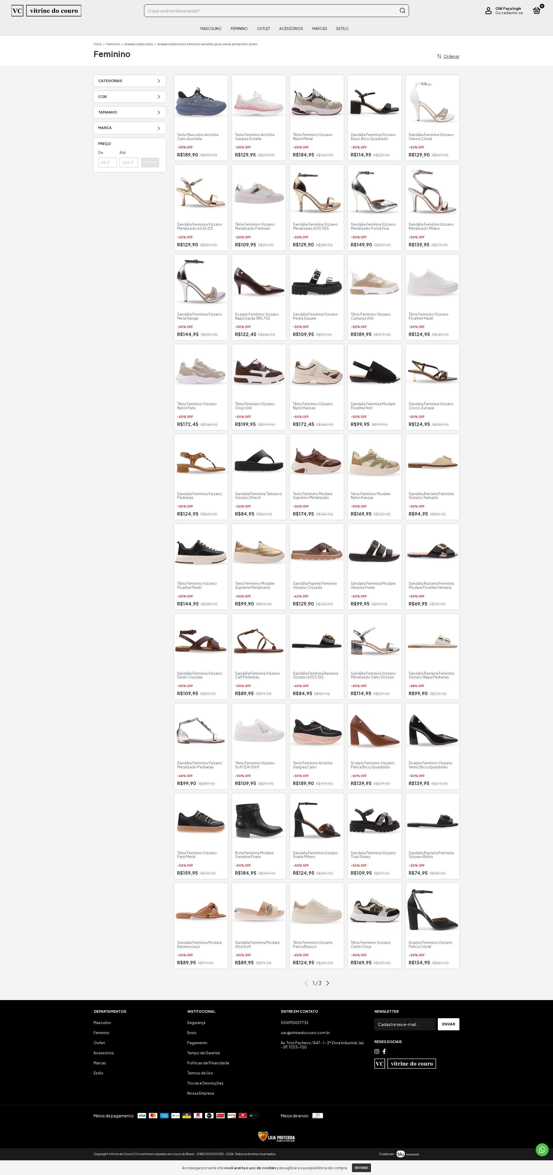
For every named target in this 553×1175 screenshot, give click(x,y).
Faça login (512, 8)
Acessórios (291, 29)
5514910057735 (294, 1023)
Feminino (239, 29)
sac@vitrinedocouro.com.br (305, 1033)
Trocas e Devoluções (205, 1083)
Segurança (196, 1023)
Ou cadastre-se (509, 13)
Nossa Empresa (200, 1093)
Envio (191, 1033)
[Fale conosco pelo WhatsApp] (542, 1149)
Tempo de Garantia (203, 1053)
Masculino (210, 29)
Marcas (319, 29)
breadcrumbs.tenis (139, 44)
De (100, 152)
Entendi (361, 1168)
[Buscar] (402, 10)
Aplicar (150, 162)
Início (98, 44)
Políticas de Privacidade (208, 1063)
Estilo (342, 29)
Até (123, 152)
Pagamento (197, 1043)
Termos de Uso (200, 1073)
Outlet (263, 29)
